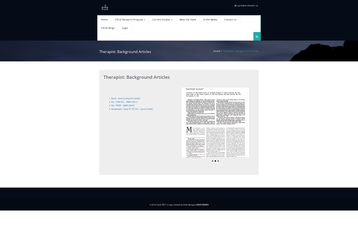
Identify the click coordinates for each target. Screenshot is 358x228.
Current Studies (161, 19)
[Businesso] (104, 7)
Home (104, 19)
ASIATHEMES (202, 204)
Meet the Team (188, 19)
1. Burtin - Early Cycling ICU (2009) (124, 98)
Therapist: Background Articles (241, 51)
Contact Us (230, 19)
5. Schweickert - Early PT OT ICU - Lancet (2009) (131, 109)
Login (125, 28)
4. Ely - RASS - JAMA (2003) (121, 105)
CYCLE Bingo (108, 28)
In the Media (210, 19)
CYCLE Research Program (129, 19)
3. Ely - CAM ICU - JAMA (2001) (123, 101)
